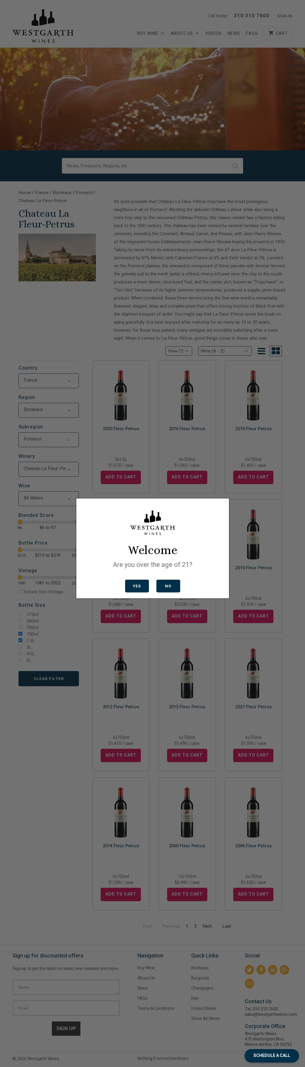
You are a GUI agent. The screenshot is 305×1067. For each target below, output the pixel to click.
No (168, 586)
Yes (137, 586)
